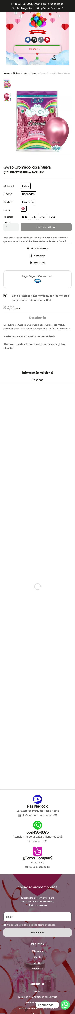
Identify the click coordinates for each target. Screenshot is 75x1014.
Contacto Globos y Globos (37, 887)
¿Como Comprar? (37, 857)
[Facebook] (28, 40)
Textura (8, 202)
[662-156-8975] (37, 825)
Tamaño (8, 216)
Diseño (7, 194)
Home (6, 73)
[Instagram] (34, 40)
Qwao (34, 73)
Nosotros (37, 991)
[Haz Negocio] (37, 799)
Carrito (37, 957)
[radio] (25, 186)
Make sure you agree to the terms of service (31, 924)
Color (6, 210)
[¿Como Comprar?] (37, 851)
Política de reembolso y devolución (38, 1008)
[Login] (54, 57)
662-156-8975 (37, 832)
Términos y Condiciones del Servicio (37, 996)
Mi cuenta (37, 951)
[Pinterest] (47, 40)
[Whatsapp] (65, 1005)
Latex (26, 73)
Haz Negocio (37, 806)
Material (8, 186)
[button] (37, 263)
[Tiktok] (41, 40)
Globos (16, 73)
